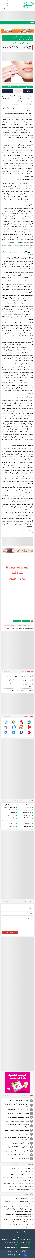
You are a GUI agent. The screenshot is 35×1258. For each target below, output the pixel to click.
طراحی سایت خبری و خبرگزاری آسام (15, 1255)
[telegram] (6, 724)
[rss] (4, 8)
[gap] (6, 734)
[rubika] (13, 724)
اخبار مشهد (29, 807)
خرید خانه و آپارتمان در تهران (8, 821)
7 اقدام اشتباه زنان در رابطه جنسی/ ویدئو (18, 1101)
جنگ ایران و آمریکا (25, 1240)
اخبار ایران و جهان (27, 812)
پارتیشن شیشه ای (27, 826)
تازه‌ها (31, 1096)
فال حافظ (4, 1240)
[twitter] (13, 628)
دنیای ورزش (29, 810)
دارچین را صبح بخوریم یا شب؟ (21, 1134)
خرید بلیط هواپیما (27, 821)
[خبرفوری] (26, 4)
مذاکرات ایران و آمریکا (10, 1242)
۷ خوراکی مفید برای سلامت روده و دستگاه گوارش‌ (17, 1110)
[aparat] (21, 724)
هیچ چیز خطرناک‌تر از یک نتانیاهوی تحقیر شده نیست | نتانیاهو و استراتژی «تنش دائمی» (18, 1215)
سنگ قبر (13, 818)
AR (10, 5)
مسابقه (12, 1232)
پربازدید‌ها (30, 1164)
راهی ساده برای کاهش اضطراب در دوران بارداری (17, 1155)
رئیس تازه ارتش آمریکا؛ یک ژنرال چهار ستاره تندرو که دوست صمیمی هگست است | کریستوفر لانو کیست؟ (17, 1220)
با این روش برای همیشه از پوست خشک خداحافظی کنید (17, 685)
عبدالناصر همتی (23, 1245)
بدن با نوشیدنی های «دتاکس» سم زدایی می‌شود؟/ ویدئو (16, 1105)
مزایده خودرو (28, 823)
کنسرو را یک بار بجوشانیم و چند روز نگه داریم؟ (17, 1113)
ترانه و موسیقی (11, 810)
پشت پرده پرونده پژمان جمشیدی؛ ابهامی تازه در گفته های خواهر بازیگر (17, 109)
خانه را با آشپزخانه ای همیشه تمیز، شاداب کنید (17, 1121)
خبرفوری (12, 1251)
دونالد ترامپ (24, 1242)
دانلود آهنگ (12, 823)
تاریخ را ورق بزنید (27, 815)
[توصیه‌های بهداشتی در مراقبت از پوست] (15, 628)
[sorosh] (13, 729)
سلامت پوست (25, 621)
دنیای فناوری (12, 812)
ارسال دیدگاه (10, 932)
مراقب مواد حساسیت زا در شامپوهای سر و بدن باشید (16, 1151)
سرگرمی (14, 1240)
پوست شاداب (17, 621)
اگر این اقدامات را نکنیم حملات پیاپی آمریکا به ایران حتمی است (17, 1203)
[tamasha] (29, 729)
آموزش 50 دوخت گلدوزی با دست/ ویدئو (18, 1117)
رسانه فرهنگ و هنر (27, 805)
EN (8, 5)
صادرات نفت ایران (10, 1245)
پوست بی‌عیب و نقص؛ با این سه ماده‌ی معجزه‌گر (18, 676)
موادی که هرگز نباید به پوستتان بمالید (21, 690)
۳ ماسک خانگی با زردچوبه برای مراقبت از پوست (17, 1130)
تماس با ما (18, 1232)
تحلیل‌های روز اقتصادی (10, 805)
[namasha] (29, 734)
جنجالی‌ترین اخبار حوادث (9, 807)
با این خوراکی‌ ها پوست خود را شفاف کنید (19, 680)
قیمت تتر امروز (11, 815)
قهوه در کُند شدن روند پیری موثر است (19, 1158)
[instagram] (6, 729)
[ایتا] (21, 729)
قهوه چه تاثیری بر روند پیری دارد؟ (20, 1143)
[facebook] (8, 628)
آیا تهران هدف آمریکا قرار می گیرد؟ (23, 1198)
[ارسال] (26, 87)
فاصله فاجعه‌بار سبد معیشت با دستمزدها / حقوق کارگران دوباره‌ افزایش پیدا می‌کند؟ (18, 114)
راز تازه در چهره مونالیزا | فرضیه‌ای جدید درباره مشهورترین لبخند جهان (17, 1226)
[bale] (29, 724)
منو (31, 22)
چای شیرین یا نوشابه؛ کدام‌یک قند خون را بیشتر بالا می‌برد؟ (16, 1126)
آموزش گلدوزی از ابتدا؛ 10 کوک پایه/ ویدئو (18, 1147)
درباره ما (24, 1232)
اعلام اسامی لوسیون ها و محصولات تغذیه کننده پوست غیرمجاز (17, 1139)
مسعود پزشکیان (24, 1247)
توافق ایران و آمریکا (10, 1247)
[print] (29, 87)
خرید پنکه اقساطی (27, 818)
